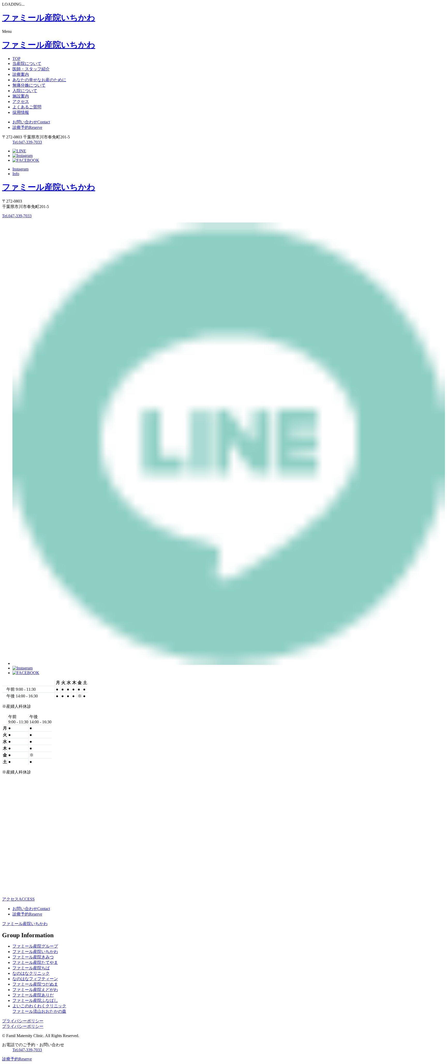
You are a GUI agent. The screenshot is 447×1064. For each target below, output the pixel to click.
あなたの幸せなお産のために (39, 80)
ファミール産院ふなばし (35, 1000)
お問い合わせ (31, 122)
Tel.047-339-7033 (27, 142)
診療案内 (20, 74)
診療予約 (27, 127)
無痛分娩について (29, 85)
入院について (24, 90)
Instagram (20, 169)
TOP (16, 58)
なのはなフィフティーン (35, 979)
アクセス (20, 101)
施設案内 (20, 96)
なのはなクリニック (31, 973)
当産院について (26, 63)
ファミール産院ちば (31, 968)
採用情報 (20, 112)
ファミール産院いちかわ (25, 923)
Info (15, 174)
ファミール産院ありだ (33, 995)
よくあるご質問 (26, 107)
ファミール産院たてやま (35, 962)
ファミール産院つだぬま (35, 984)
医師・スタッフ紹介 (31, 69)
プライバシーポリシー (22, 1021)
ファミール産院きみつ (33, 957)
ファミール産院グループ (35, 946)
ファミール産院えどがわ (35, 989)
